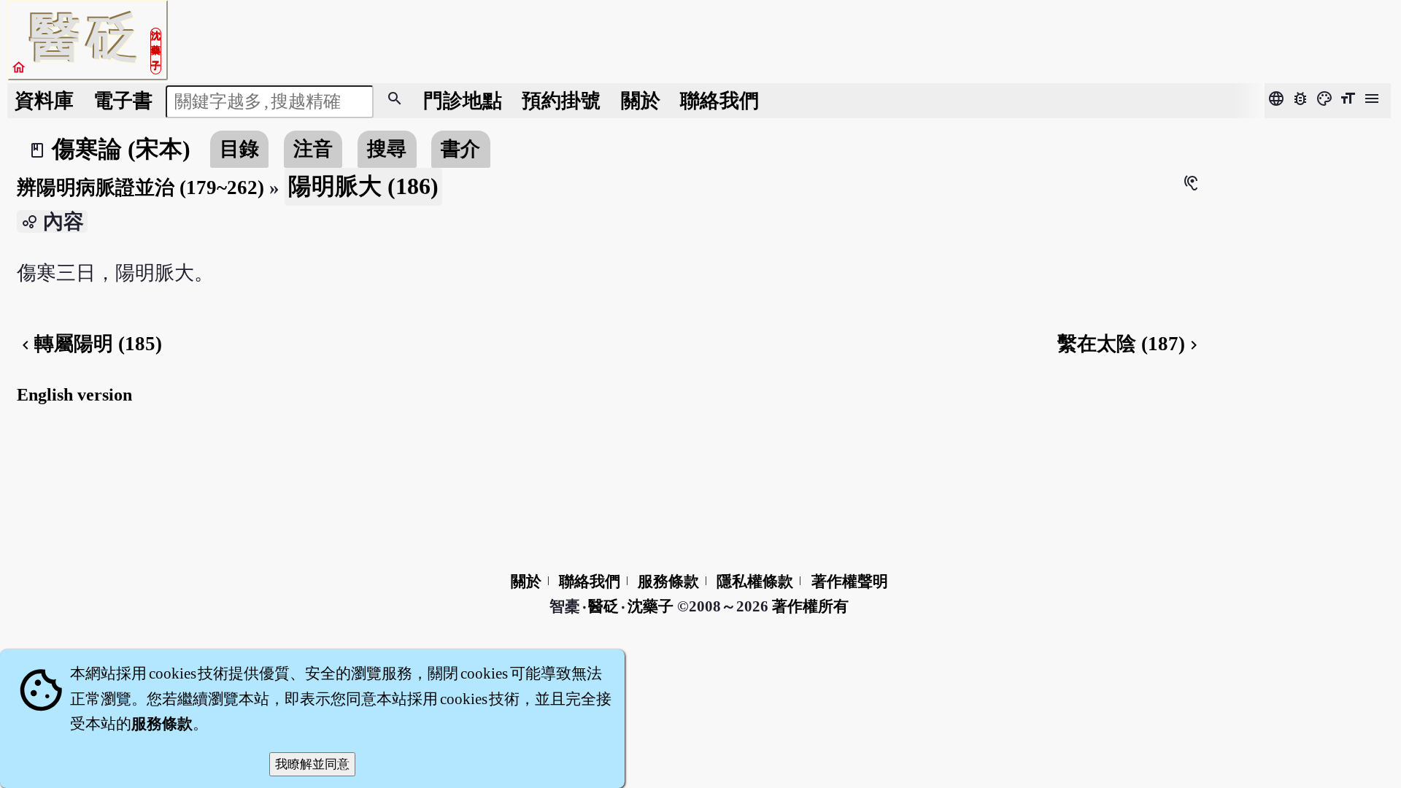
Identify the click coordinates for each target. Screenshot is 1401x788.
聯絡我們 (719, 101)
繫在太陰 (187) (1130, 344)
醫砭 (604, 606)
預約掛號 (561, 101)
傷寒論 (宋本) (121, 149)
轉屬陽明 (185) (89, 344)
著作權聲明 (849, 581)
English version (74, 394)
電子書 (123, 101)
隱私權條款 (755, 581)
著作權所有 (810, 606)
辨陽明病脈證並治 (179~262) (140, 187)
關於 (640, 101)
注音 (313, 149)
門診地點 (462, 101)
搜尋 (386, 149)
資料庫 (44, 101)
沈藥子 (651, 606)
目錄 (239, 149)
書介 (460, 149)
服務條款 (668, 581)
